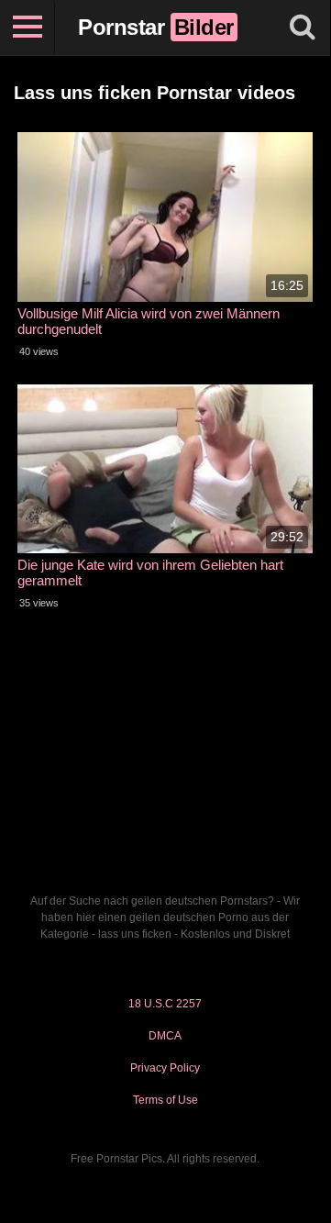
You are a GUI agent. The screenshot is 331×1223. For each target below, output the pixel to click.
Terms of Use (165, 1100)
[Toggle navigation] (27, 27)
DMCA (165, 1035)
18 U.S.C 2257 (165, 1003)
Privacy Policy (165, 1068)
